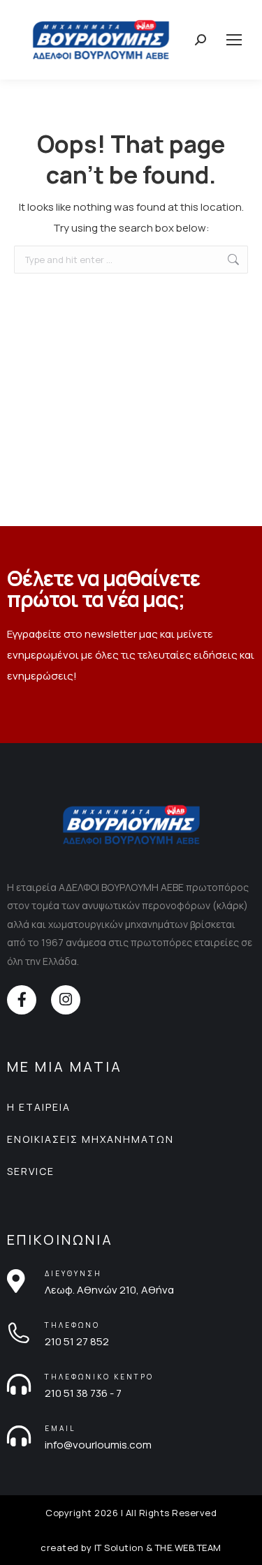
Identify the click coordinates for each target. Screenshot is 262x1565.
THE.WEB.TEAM (188, 1547)
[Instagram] (65, 999)
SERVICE (30, 1171)
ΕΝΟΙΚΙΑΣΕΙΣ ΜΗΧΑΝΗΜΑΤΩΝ (90, 1139)
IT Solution (119, 1547)
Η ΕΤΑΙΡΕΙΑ (39, 1107)
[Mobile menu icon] (234, 40)
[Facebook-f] (21, 999)
